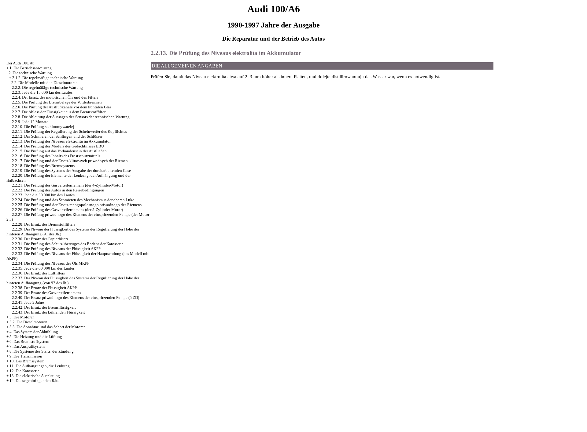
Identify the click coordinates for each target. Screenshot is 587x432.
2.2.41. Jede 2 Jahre (28, 302)
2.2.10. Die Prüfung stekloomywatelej (43, 126)
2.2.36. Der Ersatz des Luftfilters (38, 273)
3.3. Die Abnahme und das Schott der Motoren (47, 327)
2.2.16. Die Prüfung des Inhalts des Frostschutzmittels (56, 156)
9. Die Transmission (25, 356)
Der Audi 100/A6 (20, 63)
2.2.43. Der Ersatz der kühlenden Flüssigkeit (48, 312)
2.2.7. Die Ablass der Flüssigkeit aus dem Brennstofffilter (58, 112)
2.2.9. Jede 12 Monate (30, 121)
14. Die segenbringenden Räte (34, 380)
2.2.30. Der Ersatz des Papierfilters (40, 239)
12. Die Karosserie (24, 370)
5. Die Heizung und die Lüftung (35, 336)
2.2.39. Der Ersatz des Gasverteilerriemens (46, 292)
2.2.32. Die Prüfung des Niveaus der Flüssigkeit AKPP (56, 248)
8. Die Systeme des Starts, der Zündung (41, 351)
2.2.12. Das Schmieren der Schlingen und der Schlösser (57, 136)
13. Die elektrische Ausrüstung (34, 375)
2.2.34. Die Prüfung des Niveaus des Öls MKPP (50, 263)
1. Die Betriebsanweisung (30, 68)
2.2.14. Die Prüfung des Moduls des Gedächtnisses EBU (58, 146)
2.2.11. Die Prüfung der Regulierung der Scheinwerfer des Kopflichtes (69, 131)
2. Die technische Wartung (30, 73)
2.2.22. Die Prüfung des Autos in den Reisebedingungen (58, 190)
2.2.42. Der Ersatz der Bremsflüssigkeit (44, 307)
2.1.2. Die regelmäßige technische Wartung (47, 77)
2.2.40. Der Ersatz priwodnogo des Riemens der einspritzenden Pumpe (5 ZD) (75, 297)
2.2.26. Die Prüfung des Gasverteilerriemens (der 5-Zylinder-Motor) (67, 209)
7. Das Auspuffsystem (27, 346)
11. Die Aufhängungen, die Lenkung (39, 366)
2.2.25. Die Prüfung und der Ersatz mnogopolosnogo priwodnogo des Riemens (77, 204)
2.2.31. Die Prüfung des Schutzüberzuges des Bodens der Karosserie (68, 243)
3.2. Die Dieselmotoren (28, 322)
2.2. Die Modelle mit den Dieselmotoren (44, 82)
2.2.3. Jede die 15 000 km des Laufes (42, 92)
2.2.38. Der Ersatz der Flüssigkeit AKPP (44, 287)
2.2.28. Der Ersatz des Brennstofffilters (43, 224)
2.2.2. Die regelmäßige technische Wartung (47, 87)
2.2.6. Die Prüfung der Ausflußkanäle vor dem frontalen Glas (61, 107)
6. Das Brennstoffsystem (29, 341)
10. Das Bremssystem (26, 361)
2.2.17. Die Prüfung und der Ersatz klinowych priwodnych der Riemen (70, 160)
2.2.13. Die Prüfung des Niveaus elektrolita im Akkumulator (61, 141)
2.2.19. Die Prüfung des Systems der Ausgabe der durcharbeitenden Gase (71, 170)
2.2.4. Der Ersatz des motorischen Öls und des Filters (55, 97)
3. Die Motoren (22, 317)
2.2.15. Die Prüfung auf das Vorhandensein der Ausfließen (59, 151)
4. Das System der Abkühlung (33, 331)
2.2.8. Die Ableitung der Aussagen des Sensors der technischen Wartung (71, 116)
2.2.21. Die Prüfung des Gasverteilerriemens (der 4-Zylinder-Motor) (67, 185)
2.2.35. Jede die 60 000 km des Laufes (43, 268)
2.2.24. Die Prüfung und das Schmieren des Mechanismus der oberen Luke (73, 200)
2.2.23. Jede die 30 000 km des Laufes (43, 195)
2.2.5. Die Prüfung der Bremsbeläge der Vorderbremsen (57, 102)
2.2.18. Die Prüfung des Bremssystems (43, 165)
